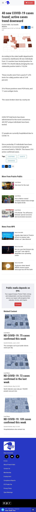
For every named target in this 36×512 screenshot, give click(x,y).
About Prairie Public (9, 464)
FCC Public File (8, 484)
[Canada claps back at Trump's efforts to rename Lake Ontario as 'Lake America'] (8, 236)
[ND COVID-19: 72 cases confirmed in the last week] (17, 361)
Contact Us (7, 468)
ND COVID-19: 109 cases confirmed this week (17, 421)
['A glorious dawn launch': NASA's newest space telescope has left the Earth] (8, 266)
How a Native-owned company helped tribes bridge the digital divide (24, 201)
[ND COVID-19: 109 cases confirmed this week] (17, 405)
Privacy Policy (8, 488)
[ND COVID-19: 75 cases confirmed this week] (17, 321)
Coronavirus (11, 160)
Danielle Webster (8, 343)
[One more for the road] (8, 186)
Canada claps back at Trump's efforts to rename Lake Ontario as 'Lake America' (24, 237)
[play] (3, 510)
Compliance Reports (10, 480)
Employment (7, 476)
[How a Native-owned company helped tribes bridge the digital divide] (8, 199)
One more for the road (22, 185)
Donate (30, 3)
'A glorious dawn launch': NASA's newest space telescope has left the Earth (24, 267)
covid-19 (22, 156)
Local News (11, 156)
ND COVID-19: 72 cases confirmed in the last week (17, 379)
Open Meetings (8, 492)
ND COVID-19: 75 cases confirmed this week (17, 337)
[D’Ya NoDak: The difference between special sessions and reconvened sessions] (8, 213)
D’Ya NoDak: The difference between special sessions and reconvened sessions (23, 215)
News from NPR (19, 232)
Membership (7, 472)
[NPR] (7, 503)
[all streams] (33, 509)
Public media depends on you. (18, 289)
